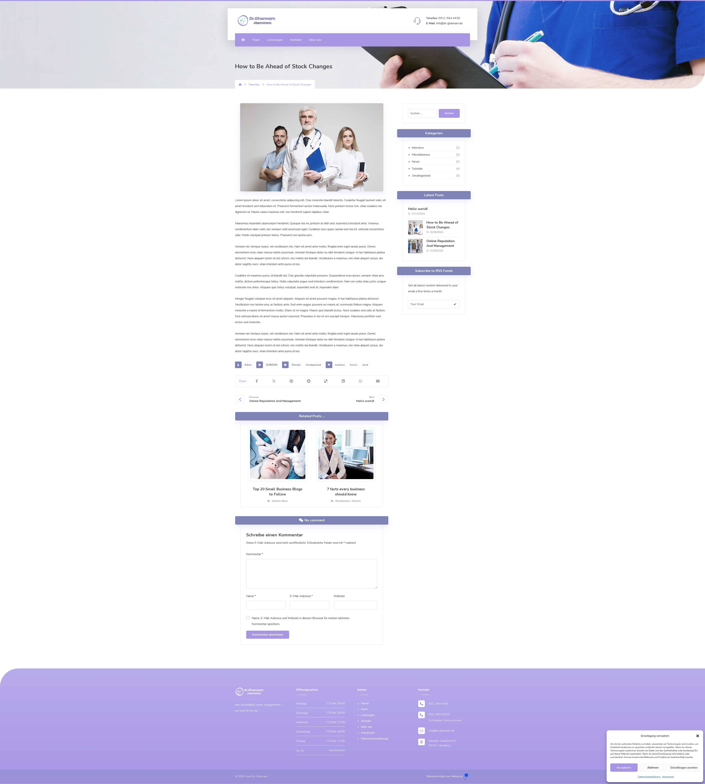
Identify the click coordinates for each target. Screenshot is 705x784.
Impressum (668, 776)
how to (353, 364)
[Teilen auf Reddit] (308, 381)
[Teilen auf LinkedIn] (343, 381)
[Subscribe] (455, 304)
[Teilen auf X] (274, 381)
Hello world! (418, 209)
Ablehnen (653, 767)
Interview (276, 500)
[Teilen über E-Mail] (378, 381)
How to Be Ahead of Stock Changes (442, 224)
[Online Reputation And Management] (415, 246)
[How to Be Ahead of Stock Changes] (415, 227)
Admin (248, 364)
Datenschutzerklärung (649, 776)
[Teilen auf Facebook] (256, 381)
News (285, 500)
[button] (697, 736)
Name (251, 596)
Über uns (366, 727)
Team (364, 709)
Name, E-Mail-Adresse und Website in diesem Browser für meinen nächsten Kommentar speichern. (300, 621)
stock (365, 364)
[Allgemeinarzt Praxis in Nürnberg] (256, 20)
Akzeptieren (624, 767)
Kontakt (366, 721)
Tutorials (296, 364)
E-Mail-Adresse (301, 596)
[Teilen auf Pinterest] (291, 381)
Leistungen (368, 715)
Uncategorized (313, 364)
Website (339, 596)
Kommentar (254, 554)
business (340, 364)
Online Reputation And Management (440, 243)
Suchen (449, 113)
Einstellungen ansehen (683, 767)
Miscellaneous (342, 500)
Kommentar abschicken (267, 634)
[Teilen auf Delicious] (326, 381)
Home (365, 703)
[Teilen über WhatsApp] (360, 381)
